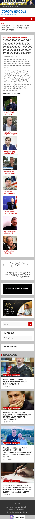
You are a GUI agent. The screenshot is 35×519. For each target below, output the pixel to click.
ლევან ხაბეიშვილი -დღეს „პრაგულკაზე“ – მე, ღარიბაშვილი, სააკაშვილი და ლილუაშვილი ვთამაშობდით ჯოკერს (17, 452)
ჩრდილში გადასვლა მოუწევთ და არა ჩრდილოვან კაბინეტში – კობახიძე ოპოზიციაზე (18, 265)
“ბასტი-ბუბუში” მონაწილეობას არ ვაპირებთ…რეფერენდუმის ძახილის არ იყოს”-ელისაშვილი (17, 275)
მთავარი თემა (16, 37)
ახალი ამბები (7, 37)
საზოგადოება (10, 355)
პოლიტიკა (24, 37)
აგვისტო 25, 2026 (8, 421)
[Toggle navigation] (3, 19)
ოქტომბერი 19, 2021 (9, 56)
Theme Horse (20, 509)
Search (30, 324)
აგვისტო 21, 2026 (8, 459)
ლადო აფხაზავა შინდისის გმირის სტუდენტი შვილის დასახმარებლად (15, 382)
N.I (17, 56)
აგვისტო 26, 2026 (8, 386)
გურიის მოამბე (13, 11)
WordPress (23, 512)
